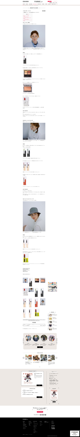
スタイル (50, 376)
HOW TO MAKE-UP (26, 19)
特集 (23, 422)
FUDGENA (56, 379)
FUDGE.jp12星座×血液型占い (53, 383)
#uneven (31, 319)
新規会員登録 (40, 411)
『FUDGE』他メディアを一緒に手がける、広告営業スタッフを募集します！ (30, 392)
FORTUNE (45, 421)
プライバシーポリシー (30, 434)
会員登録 (49, 1)
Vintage (57, 380)
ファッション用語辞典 (25, 426)
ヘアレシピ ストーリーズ (36, 423)
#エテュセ (42, 319)
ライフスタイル (35, 427)
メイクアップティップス (36, 424)
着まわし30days (55, 375)
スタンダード (24, 427)
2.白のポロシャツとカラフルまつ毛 (27, 17)
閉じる (28, 14)
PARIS (29, 424)
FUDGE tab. (30, 421)
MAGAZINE (52, 421)
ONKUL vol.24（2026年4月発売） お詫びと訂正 (28, 394)
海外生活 (40, 425)
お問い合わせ (27, 434)
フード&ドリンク (35, 428)
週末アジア (35, 429)
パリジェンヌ (51, 384)
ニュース (24, 423)
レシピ (40, 423)
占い (57, 383)
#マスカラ (33, 320)
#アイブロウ (35, 319)
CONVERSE (55, 378)
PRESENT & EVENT (46, 422)
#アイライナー (38, 319)
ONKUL (53, 382)
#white (33, 319)
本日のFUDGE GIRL (51, 379)
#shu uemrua (28, 319)
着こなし (51, 378)
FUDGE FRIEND (52, 380)
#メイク (35, 320)
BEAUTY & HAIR (25, 328)
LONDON (29, 425)
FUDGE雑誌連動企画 (51, 375)
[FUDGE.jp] (38, 1)
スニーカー (55, 382)
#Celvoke (24, 319)
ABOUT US (24, 434)
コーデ (50, 382)
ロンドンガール (51, 377)
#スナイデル (30, 320)
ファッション (41, 422)
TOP (23, 328)
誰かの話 (34, 432)
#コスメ (44, 319)
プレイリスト (35, 430)
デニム (52, 376)
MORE (39, 385)
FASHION (24, 421)
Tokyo (54, 379)
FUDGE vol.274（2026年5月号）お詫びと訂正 (27, 390)
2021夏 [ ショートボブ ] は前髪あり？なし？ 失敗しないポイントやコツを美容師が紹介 (29, 325)
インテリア (55, 384)
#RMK (26, 319)
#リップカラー (37, 320)
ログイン (55, 1)
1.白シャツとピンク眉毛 (26, 15)
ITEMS (24, 16)
